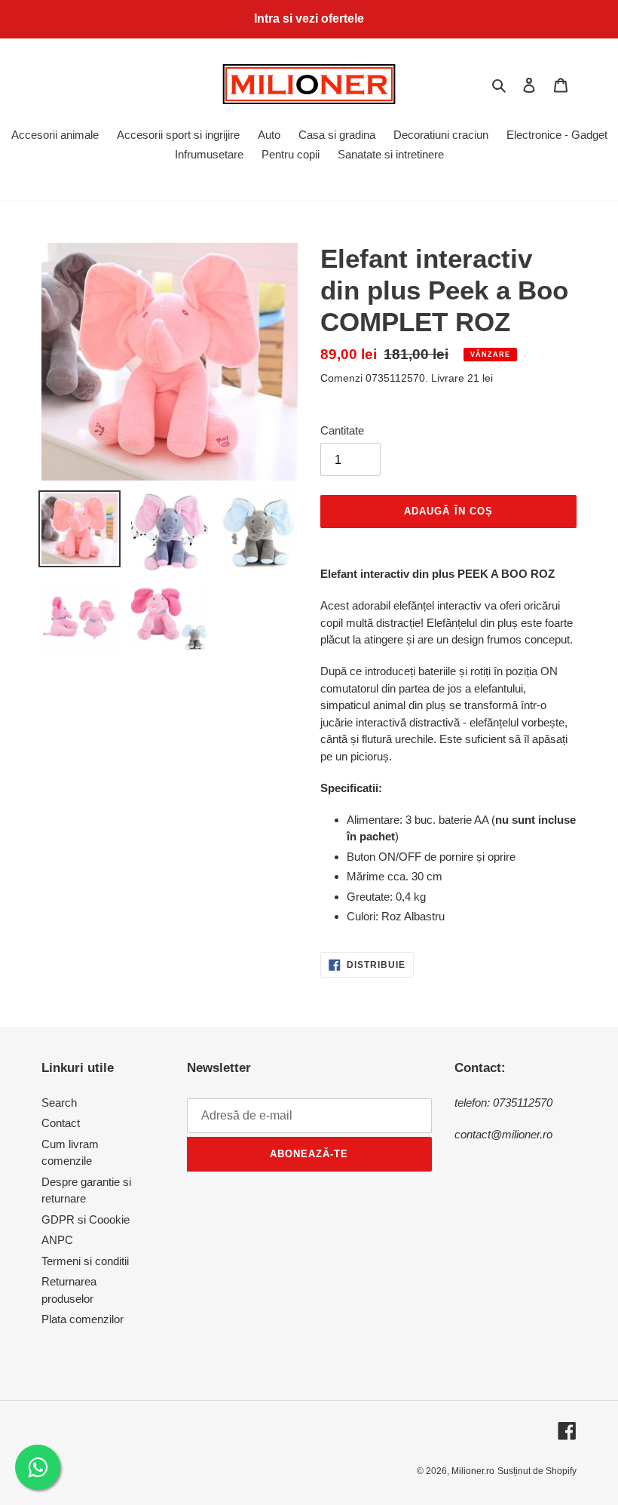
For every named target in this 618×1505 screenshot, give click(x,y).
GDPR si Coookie (85, 1219)
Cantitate (342, 430)
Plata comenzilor (82, 1319)
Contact (60, 1122)
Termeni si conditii (85, 1261)
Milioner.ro (472, 1471)
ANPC (57, 1239)
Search (59, 1102)
